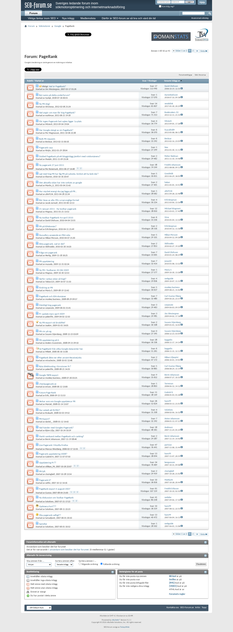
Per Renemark (51, 169)
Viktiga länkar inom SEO (42, 18)
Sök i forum (199, 75)
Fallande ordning (111, 564)
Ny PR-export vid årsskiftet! (52, 323)
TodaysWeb (124, 627)
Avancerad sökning (199, 18)
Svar (144, 81)
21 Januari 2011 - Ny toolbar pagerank (57, 209)
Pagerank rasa (46, 148)
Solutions (49, 502)
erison (48, 387)
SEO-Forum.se (187, 607)
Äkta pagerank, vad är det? (52, 244)
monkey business (52, 299)
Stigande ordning (89, 564)
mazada (48, 264)
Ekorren (48, 177)
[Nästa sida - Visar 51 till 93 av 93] (197, 51)
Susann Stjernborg (53, 334)
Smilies (172, 579)
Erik (47, 395)
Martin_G (49, 185)
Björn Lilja (49, 430)
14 (156, 104)
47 (156, 445)
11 (156, 392)
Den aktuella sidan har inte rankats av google (60, 183)
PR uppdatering (46, 261)
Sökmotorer (44, 26)
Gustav (48, 493)
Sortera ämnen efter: (65, 561)
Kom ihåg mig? (167, 6)
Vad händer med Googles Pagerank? (56, 428)
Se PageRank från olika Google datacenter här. (61, 349)
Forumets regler (177, 594)
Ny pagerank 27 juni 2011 (51, 165)
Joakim (48, 325)
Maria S (48, 290)
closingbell (50, 474)
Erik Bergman (51, 229)
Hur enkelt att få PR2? (49, 410)
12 (156, 209)
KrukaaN (49, 413)
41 (156, 497)
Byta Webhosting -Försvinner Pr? (55, 366)
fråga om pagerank (48, 253)
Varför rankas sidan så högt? (52, 279)
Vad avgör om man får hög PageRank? (57, 113)
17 (156, 86)
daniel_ (48, 422)
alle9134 (49, 194)
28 (156, 340)
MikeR (48, 352)
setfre (47, 483)
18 (156, 427)
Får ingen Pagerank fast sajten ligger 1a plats (60, 121)
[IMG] (172, 583)
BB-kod (172, 576)
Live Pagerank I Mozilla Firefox (53, 445)
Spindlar (43, 524)
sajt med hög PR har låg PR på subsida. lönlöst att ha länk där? (68, 174)
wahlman (49, 115)
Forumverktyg (184, 75)
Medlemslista (88, 18)
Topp (204, 607)
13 (156, 454)
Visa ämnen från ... (35, 561)
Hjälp (202, 2)
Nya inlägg (68, 18)
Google (57, 26)
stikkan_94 (50, 467)
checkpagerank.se (47, 384)
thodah (48, 159)
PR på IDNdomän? (47, 226)
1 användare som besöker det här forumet (68, 550)
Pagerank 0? (45, 480)
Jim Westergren (52, 89)
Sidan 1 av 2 (181, 51)
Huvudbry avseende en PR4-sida (54, 235)
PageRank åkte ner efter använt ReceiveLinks (60, 358)
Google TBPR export (48, 375)
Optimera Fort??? (47, 506)
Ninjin (48, 150)
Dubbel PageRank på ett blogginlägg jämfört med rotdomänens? (69, 156)
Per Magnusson (52, 133)
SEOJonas (49, 107)
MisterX (48, 124)
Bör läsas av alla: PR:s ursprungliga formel (59, 200)
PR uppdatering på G (49, 340)
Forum (33, 13)
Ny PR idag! (44, 104)
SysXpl (48, 98)
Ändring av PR (46, 288)
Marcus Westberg (53, 449)
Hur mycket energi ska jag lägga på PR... (58, 191)
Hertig (48, 255)
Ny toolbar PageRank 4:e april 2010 (56, 218)
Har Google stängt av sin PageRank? (56, 130)
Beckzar (48, 142)
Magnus (48, 212)
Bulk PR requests (47, 139)
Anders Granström (53, 343)
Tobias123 (49, 282)
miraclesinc (50, 360)
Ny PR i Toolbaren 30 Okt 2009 (54, 270)
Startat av (39, 81)
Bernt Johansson (52, 439)
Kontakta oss (173, 607)
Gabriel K (49, 457)
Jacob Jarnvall (51, 203)
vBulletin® (116, 620)
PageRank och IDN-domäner (52, 296)
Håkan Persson (51, 238)
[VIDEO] (173, 586)
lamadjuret (50, 518)
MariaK (48, 404)
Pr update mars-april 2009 (52, 314)
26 (156, 401)
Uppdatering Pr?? (47, 463)
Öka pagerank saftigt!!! (50, 515)
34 (156, 462)
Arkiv (197, 607)
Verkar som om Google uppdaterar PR (57, 401)
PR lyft (42, 471)
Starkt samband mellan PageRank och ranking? (61, 436)
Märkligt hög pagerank (50, 305)
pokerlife (49, 317)
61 (156, 489)
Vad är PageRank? (57, 86)
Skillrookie (49, 247)
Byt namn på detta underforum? (54, 95)
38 (156, 165)
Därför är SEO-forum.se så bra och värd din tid (129, 18)
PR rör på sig (45, 331)
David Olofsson (52, 220)
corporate (49, 308)
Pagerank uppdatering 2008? (53, 454)
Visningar (152, 81)
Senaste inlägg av (172, 81)
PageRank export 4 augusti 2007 (54, 489)
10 (156, 480)
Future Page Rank (47, 393)
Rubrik (30, 81)
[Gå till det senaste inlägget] (182, 89)
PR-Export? (44, 419)
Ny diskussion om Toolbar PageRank (56, 498)
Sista (202, 51)
